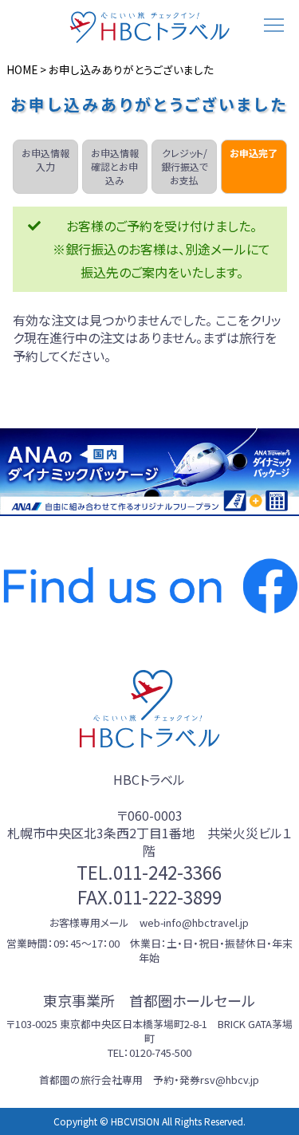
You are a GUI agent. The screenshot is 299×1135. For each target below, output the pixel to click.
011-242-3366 (167, 872)
